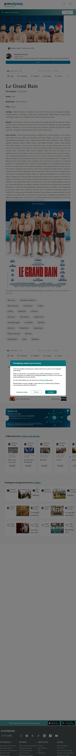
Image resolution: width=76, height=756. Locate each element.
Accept (50, 392)
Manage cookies (22, 392)
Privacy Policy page (46, 380)
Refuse (36, 392)
